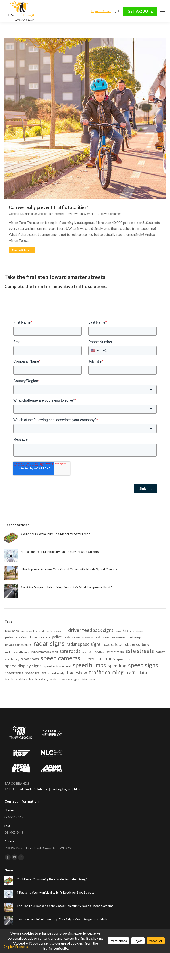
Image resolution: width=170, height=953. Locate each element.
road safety (112, 644)
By (80, 213)
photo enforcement (39, 637)
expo (118, 630)
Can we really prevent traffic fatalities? (48, 207)
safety (160, 652)
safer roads (93, 651)
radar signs (48, 643)
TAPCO (9, 789)
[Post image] (11, 537)
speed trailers (35, 673)
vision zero (88, 679)
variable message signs (64, 679)
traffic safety (38, 679)
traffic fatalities (16, 679)
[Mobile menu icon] (162, 11)
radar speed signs (83, 644)
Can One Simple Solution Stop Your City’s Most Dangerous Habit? (66, 587)
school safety (12, 659)
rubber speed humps (17, 652)
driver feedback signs (90, 630)
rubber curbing (136, 644)
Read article (19, 250)
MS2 (77, 789)
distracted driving (30, 630)
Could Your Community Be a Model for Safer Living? (56, 534)
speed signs (143, 665)
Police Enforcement (51, 213)
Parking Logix (60, 789)
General (14, 213)
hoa (125, 631)
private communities (18, 644)
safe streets (140, 651)
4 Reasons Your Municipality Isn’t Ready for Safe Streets (60, 551)
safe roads (70, 651)
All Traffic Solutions (33, 789)
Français (21, 947)
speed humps (89, 665)
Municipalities (29, 213)
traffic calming (106, 672)
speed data (123, 659)
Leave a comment (111, 213)
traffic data (136, 672)
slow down (30, 658)
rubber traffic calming (44, 652)
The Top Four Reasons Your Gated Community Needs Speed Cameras (69, 569)
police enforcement (111, 637)
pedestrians (137, 631)
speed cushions (98, 658)
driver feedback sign (54, 630)
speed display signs (23, 665)
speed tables (14, 673)
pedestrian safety (16, 637)
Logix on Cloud (101, 11)
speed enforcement (57, 666)
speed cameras (60, 658)
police (57, 637)
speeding (117, 665)
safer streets (115, 652)
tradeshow (77, 672)
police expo (135, 637)
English (9, 947)
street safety (56, 673)
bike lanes (12, 631)
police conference (78, 637)
